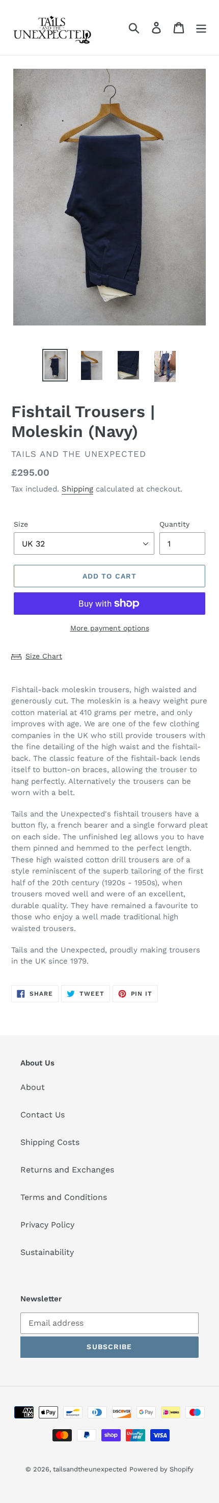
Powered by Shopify (161, 1469)
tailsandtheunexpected (90, 1469)
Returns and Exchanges (67, 1169)
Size (21, 524)
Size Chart (43, 656)
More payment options (109, 628)
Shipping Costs (49, 1142)
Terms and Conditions (63, 1197)
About (32, 1087)
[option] (55, 365)
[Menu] (201, 27)
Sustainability (47, 1252)
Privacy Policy (47, 1224)
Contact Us (42, 1114)
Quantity (174, 524)
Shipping (77, 489)
